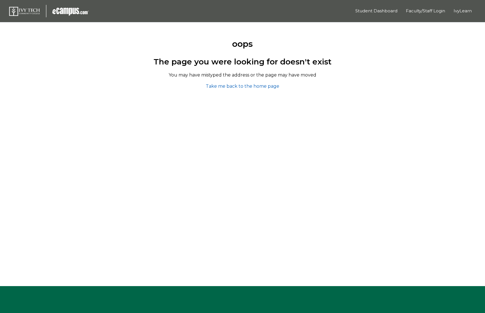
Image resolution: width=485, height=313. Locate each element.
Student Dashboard (376, 10)
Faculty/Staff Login (425, 10)
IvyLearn (463, 10)
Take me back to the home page (242, 86)
